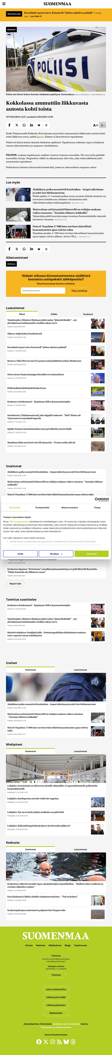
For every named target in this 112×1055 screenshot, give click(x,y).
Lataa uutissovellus (56, 989)
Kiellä (20, 554)
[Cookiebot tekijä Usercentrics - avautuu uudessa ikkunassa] (97, 500)
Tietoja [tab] (97, 507)
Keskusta (40, 945)
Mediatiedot (56, 1013)
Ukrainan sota (14, 14)
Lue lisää (35, 16)
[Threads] (73, 1043)
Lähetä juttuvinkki (56, 997)
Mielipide (11, 792)
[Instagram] (53, 1043)
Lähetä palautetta (56, 1005)
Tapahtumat (80, 945)
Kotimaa (11, 29)
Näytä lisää (15, 583)
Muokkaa (54, 554)
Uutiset (10, 327)
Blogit (68, 945)
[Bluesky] (67, 1043)
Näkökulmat (55, 945)
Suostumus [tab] (14, 507)
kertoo (40, 136)
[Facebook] (39, 1043)
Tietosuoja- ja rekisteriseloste (56, 1027)
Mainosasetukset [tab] (70, 507)
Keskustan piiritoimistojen (66, 1023)
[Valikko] (3, 4)
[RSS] (60, 1043)
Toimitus (56, 974)
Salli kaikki (92, 554)
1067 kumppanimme (19, 521)
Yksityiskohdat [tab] (42, 507)
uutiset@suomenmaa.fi (56, 961)
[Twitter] (46, 1043)
